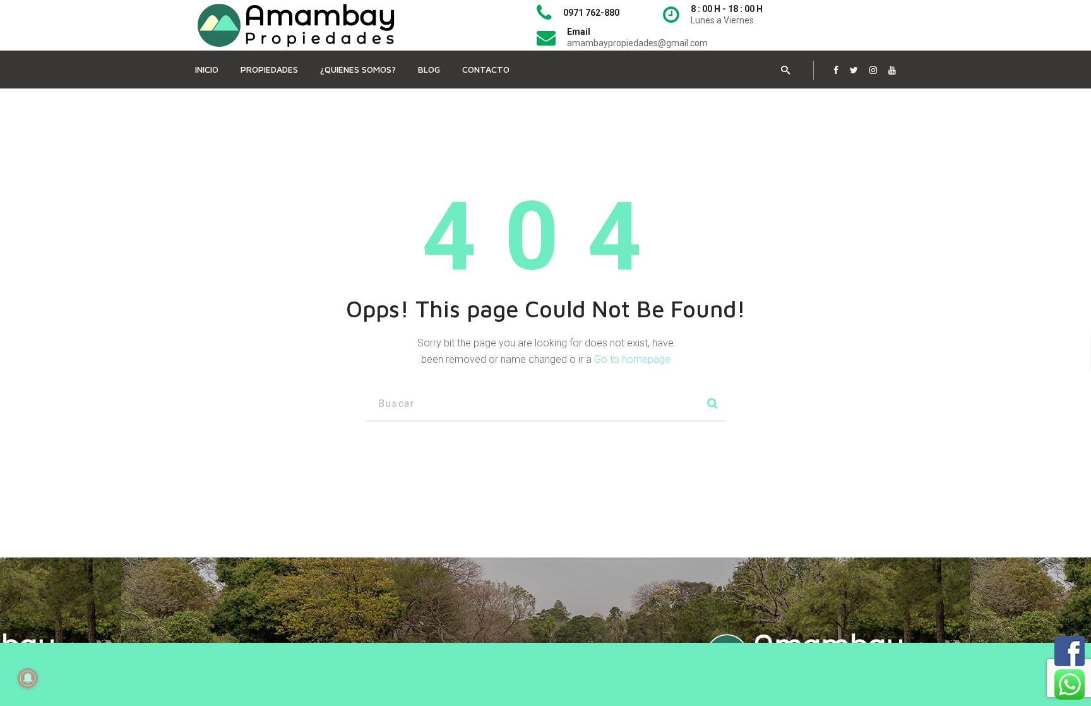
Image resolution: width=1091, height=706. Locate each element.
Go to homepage (632, 359)
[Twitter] (854, 70)
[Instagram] (873, 70)
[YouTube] (892, 70)
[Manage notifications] (28, 678)
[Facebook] (835, 70)
